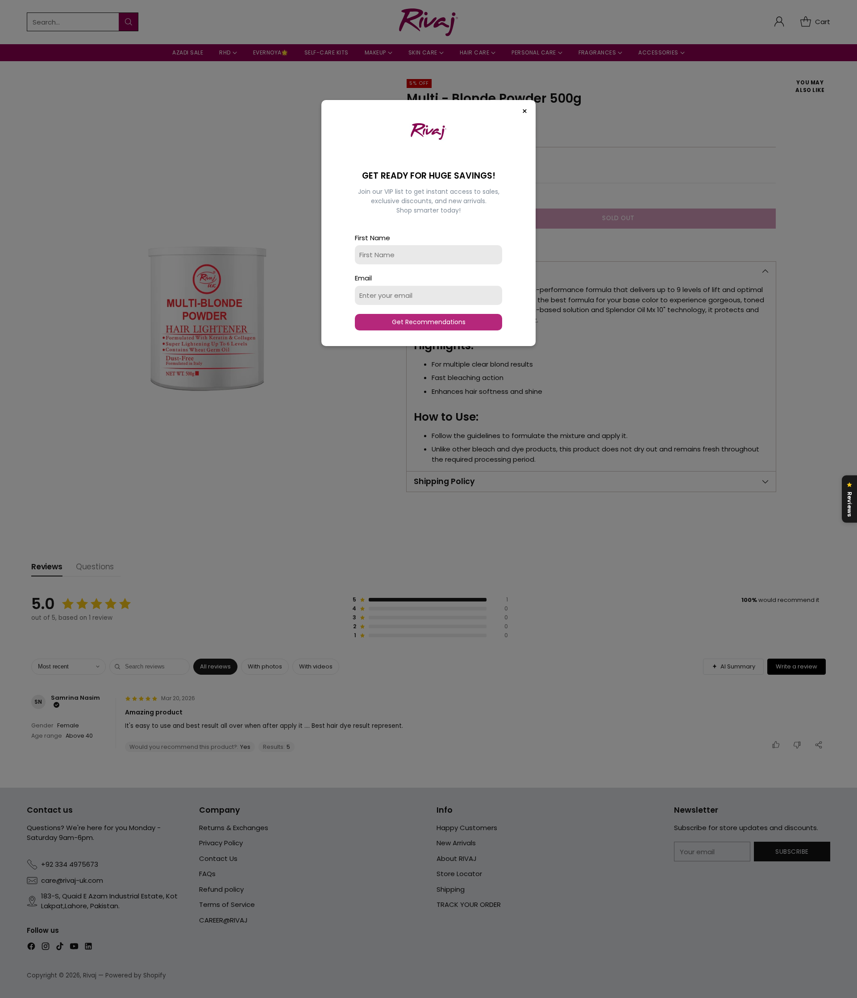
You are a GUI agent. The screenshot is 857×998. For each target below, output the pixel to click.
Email (363, 278)
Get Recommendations (429, 321)
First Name (372, 237)
